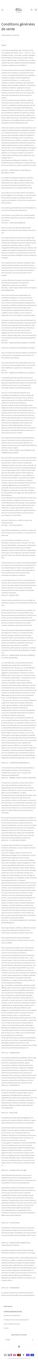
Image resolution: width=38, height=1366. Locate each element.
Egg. (12, 1358)
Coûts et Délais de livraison (12, 1324)
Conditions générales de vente (13, 1311)
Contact (6, 1328)
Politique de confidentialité (12, 1315)
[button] (2, 10)
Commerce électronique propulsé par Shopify (21, 1358)
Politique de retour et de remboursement (16, 1320)
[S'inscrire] (32, 1340)
